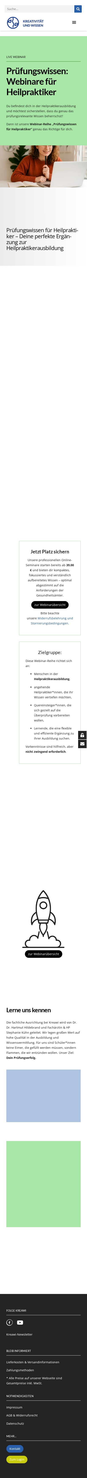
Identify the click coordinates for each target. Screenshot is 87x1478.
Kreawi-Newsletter (19, 1334)
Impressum (14, 1407)
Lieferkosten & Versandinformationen (32, 1362)
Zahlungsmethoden (20, 1370)
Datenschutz (15, 1423)
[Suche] (78, 9)
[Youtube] (20, 1322)
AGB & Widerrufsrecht (22, 1415)
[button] (74, 22)
